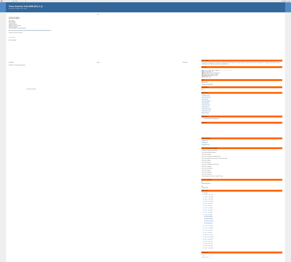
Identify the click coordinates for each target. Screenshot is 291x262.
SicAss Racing (205, 98)
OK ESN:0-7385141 (14, 18)
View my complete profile (207, 84)
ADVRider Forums (206, 95)
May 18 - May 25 (208, 236)
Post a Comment (12, 40)
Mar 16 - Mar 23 (208, 245)
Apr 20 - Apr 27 (207, 243)
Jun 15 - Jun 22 (208, 228)
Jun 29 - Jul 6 (207, 214)
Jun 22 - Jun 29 (208, 225)
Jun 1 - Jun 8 (207, 232)
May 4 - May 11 (208, 239)
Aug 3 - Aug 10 (207, 203)
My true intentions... (208, 222)
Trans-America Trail (206, 110)
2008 (204, 192)
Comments (206, 257)
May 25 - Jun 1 (207, 234)
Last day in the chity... (209, 220)
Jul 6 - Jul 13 (207, 212)
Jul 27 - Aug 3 (207, 205)
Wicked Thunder (205, 112)
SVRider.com (204, 142)
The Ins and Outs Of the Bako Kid (211, 118)
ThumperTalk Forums (206, 108)
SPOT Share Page (206, 104)
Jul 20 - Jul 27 (207, 207)
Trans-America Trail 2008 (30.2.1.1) (26, 6)
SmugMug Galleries (206, 100)
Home (98, 62)
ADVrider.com (205, 140)
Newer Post (11, 62)
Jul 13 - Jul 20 (207, 210)
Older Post (185, 62)
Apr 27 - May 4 (207, 241)
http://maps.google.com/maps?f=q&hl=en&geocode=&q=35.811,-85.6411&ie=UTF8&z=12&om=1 (30, 30)
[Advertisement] (20, 50)
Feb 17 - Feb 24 (208, 248)
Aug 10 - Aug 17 (208, 201)
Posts (204, 254)
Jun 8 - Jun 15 (207, 230)
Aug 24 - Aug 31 (208, 196)
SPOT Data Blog (205, 102)
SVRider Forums (205, 106)
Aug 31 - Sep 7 (207, 194)
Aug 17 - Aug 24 (208, 199)
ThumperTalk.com (206, 144)
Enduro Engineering (206, 97)
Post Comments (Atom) (20, 65)
